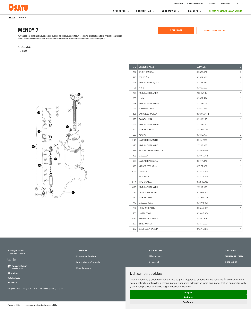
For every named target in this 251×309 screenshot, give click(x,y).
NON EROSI (230, 250)
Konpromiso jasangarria (227, 11)
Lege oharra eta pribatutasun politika (41, 305)
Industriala (12, 283)
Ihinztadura (13, 273)
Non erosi (178, 3)
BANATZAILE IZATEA (234, 256)
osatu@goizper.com (16, 251)
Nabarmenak (169, 11)
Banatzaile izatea (195, 3)
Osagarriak (154, 262)
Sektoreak (119, 11)
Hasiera (12, 18)
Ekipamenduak (156, 256)
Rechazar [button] (188, 297)
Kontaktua (225, 3)
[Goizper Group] (17, 268)
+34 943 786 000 (17, 254)
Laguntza (192, 11)
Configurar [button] (188, 302)
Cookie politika (14, 305)
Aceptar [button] (188, 292)
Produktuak (143, 11)
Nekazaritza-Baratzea (86, 256)
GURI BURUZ (231, 262)
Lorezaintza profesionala (88, 262)
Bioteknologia (14, 278)
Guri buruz (212, 3)
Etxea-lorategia (83, 268)
